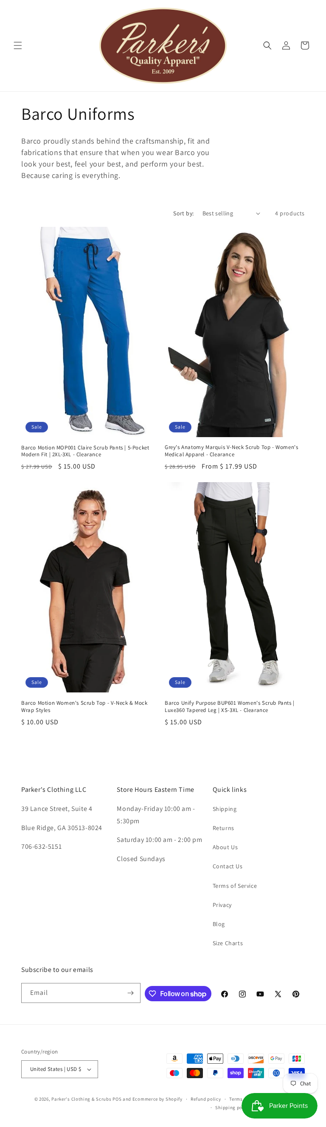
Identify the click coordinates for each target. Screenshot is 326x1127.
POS (116, 1099)
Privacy (222, 905)
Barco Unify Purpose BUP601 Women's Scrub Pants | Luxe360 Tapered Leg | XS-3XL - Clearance (230, 707)
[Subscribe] (130, 993)
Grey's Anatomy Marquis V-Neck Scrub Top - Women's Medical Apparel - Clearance (231, 451)
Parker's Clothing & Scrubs (81, 1099)
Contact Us (228, 866)
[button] (17, 45)
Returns (223, 828)
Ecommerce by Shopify (157, 1099)
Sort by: (183, 213)
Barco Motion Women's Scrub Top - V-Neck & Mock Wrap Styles (84, 707)
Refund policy (206, 1099)
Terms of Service (235, 886)
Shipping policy (232, 1107)
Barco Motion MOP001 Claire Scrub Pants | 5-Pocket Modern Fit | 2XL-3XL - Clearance (85, 451)
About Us (225, 847)
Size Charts (228, 943)
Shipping (225, 809)
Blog (219, 924)
